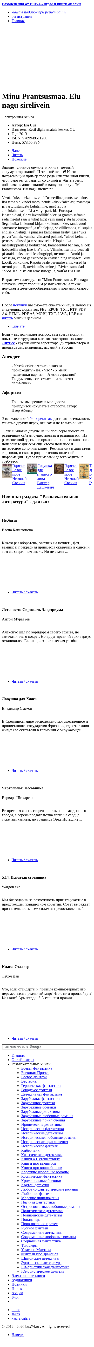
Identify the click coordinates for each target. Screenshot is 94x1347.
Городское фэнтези (36, 1090)
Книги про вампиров (38, 1163)
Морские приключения (40, 1198)
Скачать (18, 326)
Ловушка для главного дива (44, 472)
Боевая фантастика (36, 1068)
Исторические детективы (42, 1133)
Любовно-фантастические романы (49, 1189)
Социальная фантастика (41, 1241)
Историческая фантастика (42, 1129)
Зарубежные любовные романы (47, 1116)
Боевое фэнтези (34, 1077)
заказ (16, 1314)
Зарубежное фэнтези (38, 1103)
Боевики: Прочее (35, 1073)
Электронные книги (28, 1276)
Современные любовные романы (48, 1237)
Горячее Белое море (18, 470)
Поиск (17, 1289)
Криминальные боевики (41, 1181)
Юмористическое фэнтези (42, 1271)
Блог (15, 1297)
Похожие (19, 159)
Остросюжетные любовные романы (50, 1206)
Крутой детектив (35, 1185)
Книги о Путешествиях (40, 1159)
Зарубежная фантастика (40, 1099)
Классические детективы (41, 1155)
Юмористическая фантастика (45, 1267)
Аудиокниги (22, 1280)
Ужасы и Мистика (36, 1250)
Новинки (19, 1284)
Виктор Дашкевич (45, 485)
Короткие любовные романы (45, 1172)
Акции (17, 1293)
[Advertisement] (33, 57)
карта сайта (21, 1318)
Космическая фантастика (41, 1176)
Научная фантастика (38, 1202)
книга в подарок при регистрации (39, 12)
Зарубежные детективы (40, 1111)
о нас (16, 1310)
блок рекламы (41, 419)
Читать (17, 155)
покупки (20, 305)
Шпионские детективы (40, 1258)
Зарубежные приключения (43, 1120)
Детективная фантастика (41, 1094)
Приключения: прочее (39, 1224)
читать (7, 318)
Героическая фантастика (41, 1086)
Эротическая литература (41, 1263)
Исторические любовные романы (48, 1137)
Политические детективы (42, 1211)
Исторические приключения (44, 1142)
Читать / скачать (25, 592)
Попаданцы (30, 1219)
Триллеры (29, 1245)
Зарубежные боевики (38, 1107)
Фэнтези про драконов (39, 1254)
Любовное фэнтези (37, 1194)
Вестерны (29, 1081)
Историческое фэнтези (39, 1146)
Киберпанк (30, 1150)
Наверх (18, 1335)
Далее (16, 151)
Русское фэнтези (34, 1228)
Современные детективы (41, 1232)
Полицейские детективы (41, 1215)
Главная (18, 1055)
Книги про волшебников (41, 1168)
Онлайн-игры (23, 1060)
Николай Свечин (19, 481)
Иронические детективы (41, 1124)
